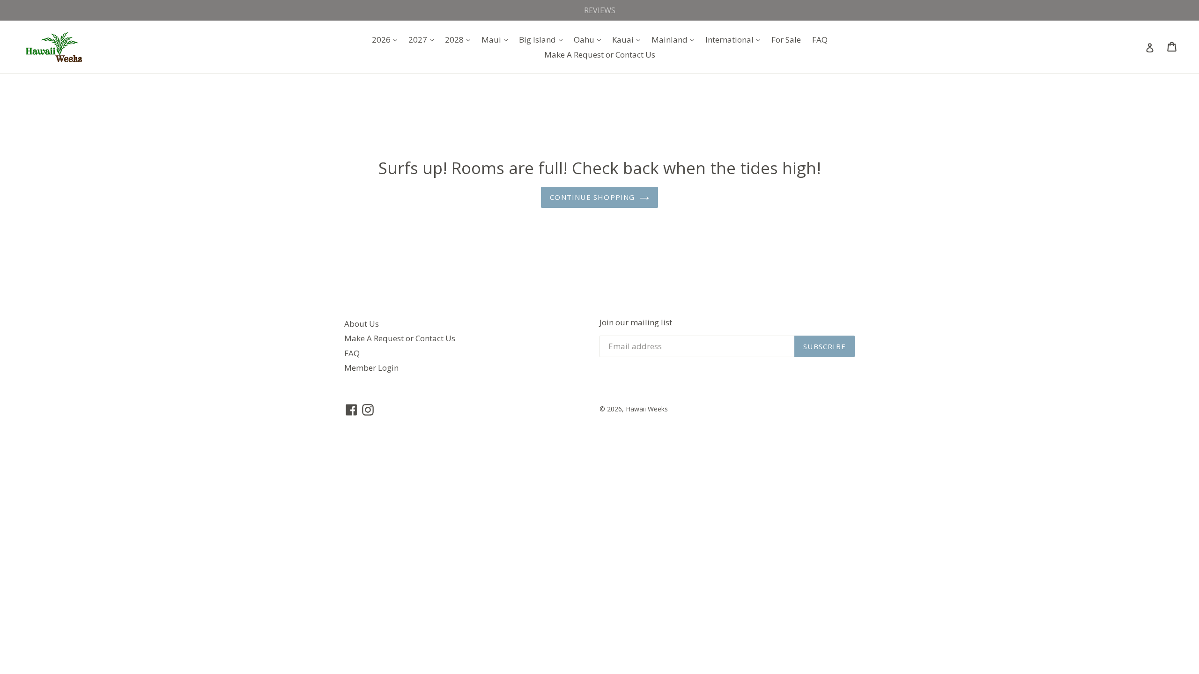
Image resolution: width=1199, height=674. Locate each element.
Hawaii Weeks (647, 408)
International (735, 39)
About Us (361, 323)
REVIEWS (599, 10)
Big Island (543, 39)
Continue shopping (592, 197)
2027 (423, 39)
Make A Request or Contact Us (599, 54)
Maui (496, 39)
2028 (460, 39)
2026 (387, 39)
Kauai (628, 39)
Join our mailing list (636, 322)
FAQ (820, 39)
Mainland (675, 39)
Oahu (590, 39)
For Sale (786, 39)
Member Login (371, 367)
